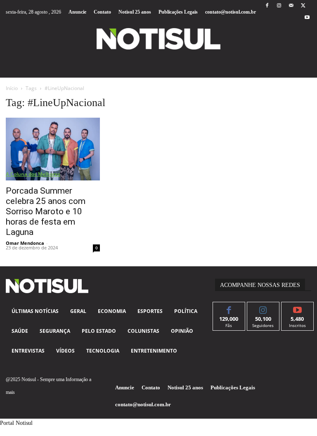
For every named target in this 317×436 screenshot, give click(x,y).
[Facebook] (267, 6)
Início (12, 88)
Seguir (263, 308)
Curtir (229, 308)
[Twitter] (303, 6)
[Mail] (291, 6)
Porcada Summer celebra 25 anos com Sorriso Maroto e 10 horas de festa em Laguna (45, 211)
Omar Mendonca (25, 243)
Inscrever (297, 308)
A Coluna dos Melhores (33, 174)
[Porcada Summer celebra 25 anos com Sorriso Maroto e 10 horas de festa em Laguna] (53, 149)
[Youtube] (307, 18)
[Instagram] (279, 6)
